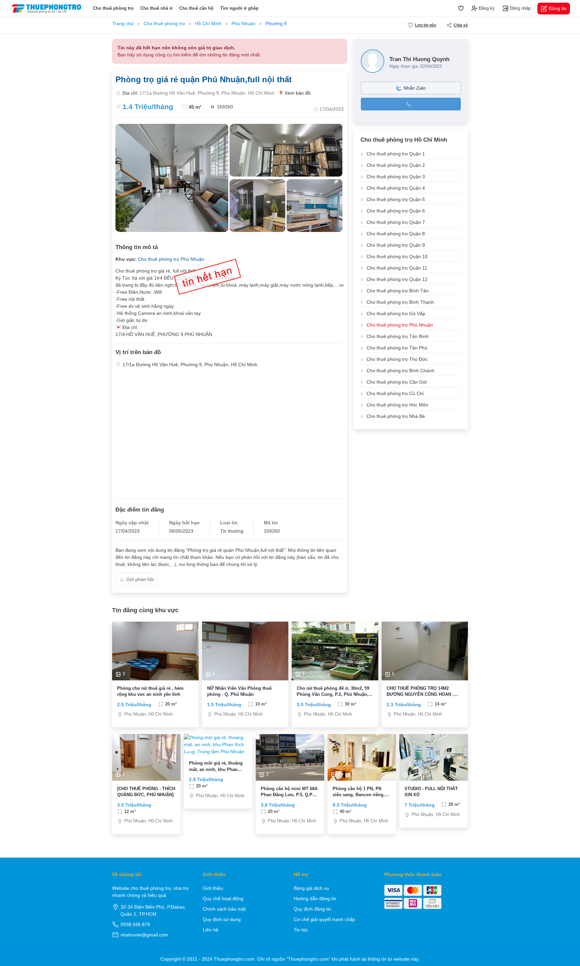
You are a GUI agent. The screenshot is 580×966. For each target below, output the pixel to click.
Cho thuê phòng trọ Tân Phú (397, 347)
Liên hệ (211, 929)
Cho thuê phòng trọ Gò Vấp (396, 313)
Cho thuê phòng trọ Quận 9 (396, 245)
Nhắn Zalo (414, 88)
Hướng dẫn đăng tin (315, 898)
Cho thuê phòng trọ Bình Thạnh (400, 302)
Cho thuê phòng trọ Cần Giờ (397, 382)
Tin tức (301, 929)
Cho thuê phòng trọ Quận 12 (397, 279)
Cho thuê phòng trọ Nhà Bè (396, 416)
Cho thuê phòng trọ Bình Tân (398, 290)
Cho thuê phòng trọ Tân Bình (398, 336)
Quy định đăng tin (312, 909)
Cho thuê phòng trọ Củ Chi (395, 393)
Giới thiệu (213, 888)
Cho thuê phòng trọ (113, 8)
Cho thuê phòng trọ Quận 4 (396, 188)
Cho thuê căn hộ (196, 8)
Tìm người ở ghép (239, 8)
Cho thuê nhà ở (156, 8)
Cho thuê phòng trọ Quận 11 (397, 268)
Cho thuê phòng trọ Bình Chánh (400, 370)
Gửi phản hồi (140, 579)
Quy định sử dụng (222, 919)
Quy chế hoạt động (223, 898)
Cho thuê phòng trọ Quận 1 (396, 153)
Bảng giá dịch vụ (311, 888)
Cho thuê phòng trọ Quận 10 (397, 256)
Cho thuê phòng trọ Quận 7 (396, 222)
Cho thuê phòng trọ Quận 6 (396, 210)
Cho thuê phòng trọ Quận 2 (396, 165)
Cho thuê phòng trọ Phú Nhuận (171, 259)
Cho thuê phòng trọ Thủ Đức (397, 359)
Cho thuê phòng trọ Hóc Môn (397, 404)
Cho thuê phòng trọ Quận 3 (396, 176)
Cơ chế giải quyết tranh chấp (324, 919)
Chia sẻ (460, 25)
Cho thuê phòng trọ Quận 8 (396, 233)
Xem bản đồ (297, 93)
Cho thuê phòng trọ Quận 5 (396, 199)
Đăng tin (558, 8)
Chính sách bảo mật (224, 909)
